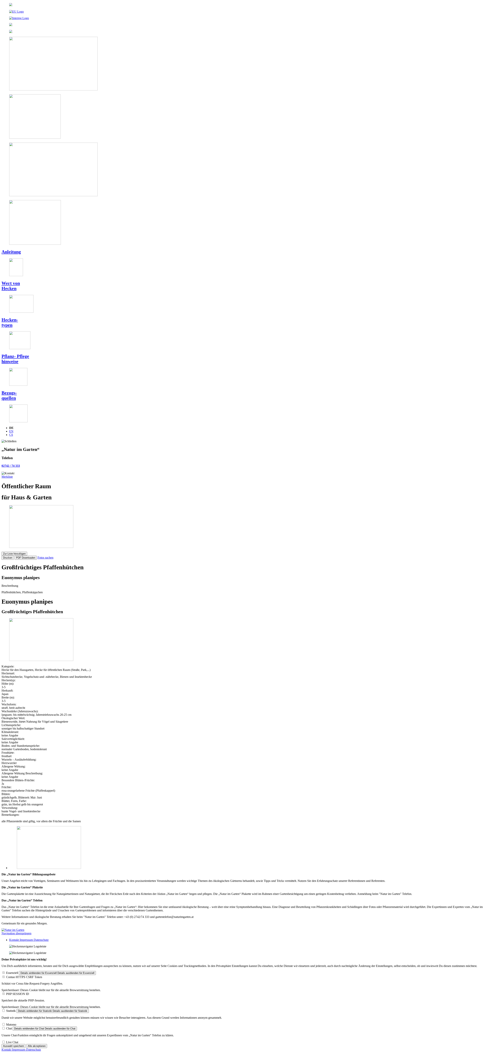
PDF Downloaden (25, 557)
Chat (9, 1028)
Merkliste (7, 476)
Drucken (7, 557)
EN (11, 431)
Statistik (11, 1010)
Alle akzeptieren (37, 1046)
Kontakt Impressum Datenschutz (29, 939)
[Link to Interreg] (245, 18)
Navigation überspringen (16, 933)
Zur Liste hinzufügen (14, 553)
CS (11, 434)
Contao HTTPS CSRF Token (24, 977)
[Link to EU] (245, 11)
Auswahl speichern (13, 1046)
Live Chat (12, 1042)
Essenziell (12, 972)
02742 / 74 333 (11, 465)
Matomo (11, 1024)
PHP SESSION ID (17, 994)
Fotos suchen (45, 557)
